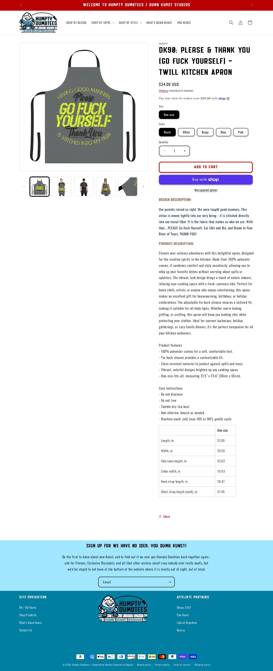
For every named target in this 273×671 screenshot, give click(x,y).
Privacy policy (162, 664)
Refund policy (144, 664)
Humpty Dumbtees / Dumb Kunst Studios (92, 664)
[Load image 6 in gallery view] (61, 187)
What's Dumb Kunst (30, 622)
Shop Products (27, 615)
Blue (223, 132)
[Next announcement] (252, 5)
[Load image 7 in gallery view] (84, 187)
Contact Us (25, 630)
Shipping (163, 90)
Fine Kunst (183, 615)
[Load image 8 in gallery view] (106, 187)
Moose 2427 (184, 607)
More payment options (206, 190)
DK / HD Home (27, 607)
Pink (241, 132)
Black (167, 132)
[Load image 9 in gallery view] (128, 187)
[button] (102, 22)
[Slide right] (143, 186)
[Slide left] (24, 186)
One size (169, 114)
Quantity (163, 142)
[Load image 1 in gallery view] (39, 187)
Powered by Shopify (123, 664)
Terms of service (182, 664)
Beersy (181, 630)
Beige (205, 132)
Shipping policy (203, 664)
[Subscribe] (169, 582)
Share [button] (166, 516)
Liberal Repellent (187, 622)
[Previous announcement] (20, 5)
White (186, 132)
